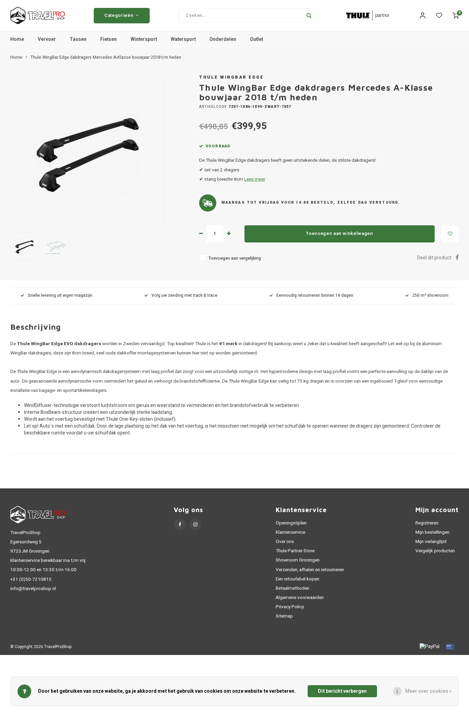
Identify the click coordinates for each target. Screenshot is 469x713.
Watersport (183, 39)
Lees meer (254, 179)
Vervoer (47, 39)
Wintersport (143, 39)
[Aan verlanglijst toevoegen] (450, 233)
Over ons (285, 541)
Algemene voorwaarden (300, 597)
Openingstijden (291, 523)
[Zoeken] (309, 15)
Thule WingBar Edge (231, 77)
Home (17, 39)
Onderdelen (222, 39)
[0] (456, 15)
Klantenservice (290, 532)
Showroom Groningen (298, 560)
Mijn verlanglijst (431, 541)
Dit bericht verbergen (342, 691)
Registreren (426, 523)
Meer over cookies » (428, 691)
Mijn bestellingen (432, 532)
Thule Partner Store (295, 550)
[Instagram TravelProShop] (195, 525)
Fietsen (108, 39)
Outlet (256, 39)
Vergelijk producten (435, 550)
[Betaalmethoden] (429, 646)
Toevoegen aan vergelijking (234, 258)
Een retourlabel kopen (297, 579)
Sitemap (284, 616)
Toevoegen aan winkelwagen (339, 233)
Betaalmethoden (292, 588)
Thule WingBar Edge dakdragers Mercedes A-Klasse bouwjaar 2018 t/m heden (106, 57)
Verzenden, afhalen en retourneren (310, 569)
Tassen (78, 39)
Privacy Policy (290, 606)
